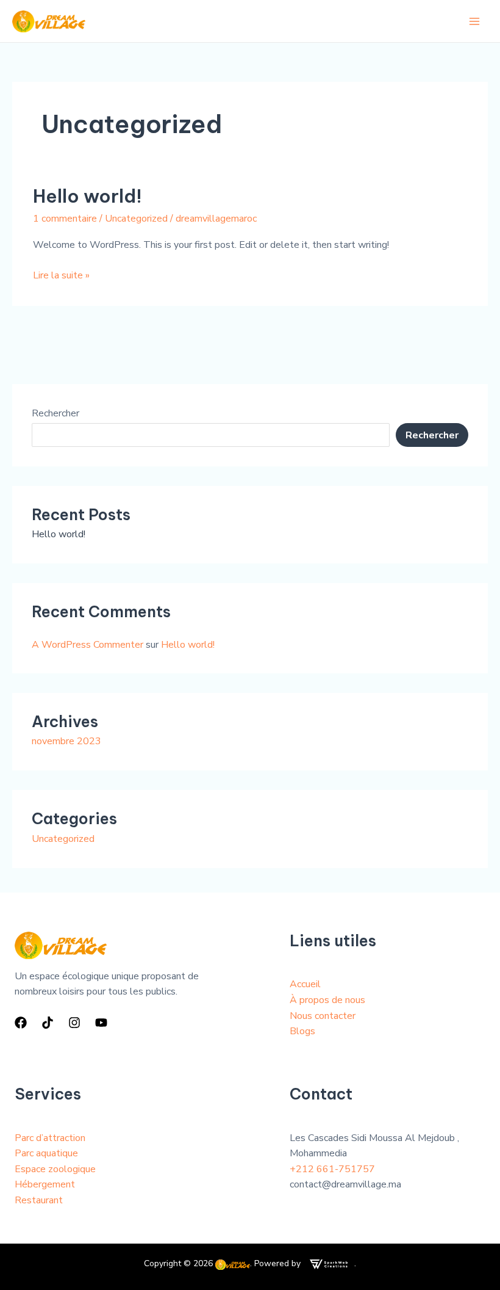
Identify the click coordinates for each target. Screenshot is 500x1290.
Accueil (305, 984)
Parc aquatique (46, 1153)
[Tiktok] (47, 1022)
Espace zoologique (55, 1169)
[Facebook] (21, 1022)
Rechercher (55, 413)
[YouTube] (101, 1022)
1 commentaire (65, 218)
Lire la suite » (61, 275)
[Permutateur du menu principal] (474, 21)
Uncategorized (136, 218)
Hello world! (87, 196)
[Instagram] (74, 1022)
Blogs (302, 1031)
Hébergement (45, 1184)
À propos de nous (327, 1000)
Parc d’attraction (50, 1138)
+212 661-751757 (332, 1169)
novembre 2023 (66, 741)
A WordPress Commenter (87, 644)
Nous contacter (322, 1016)
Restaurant (39, 1200)
